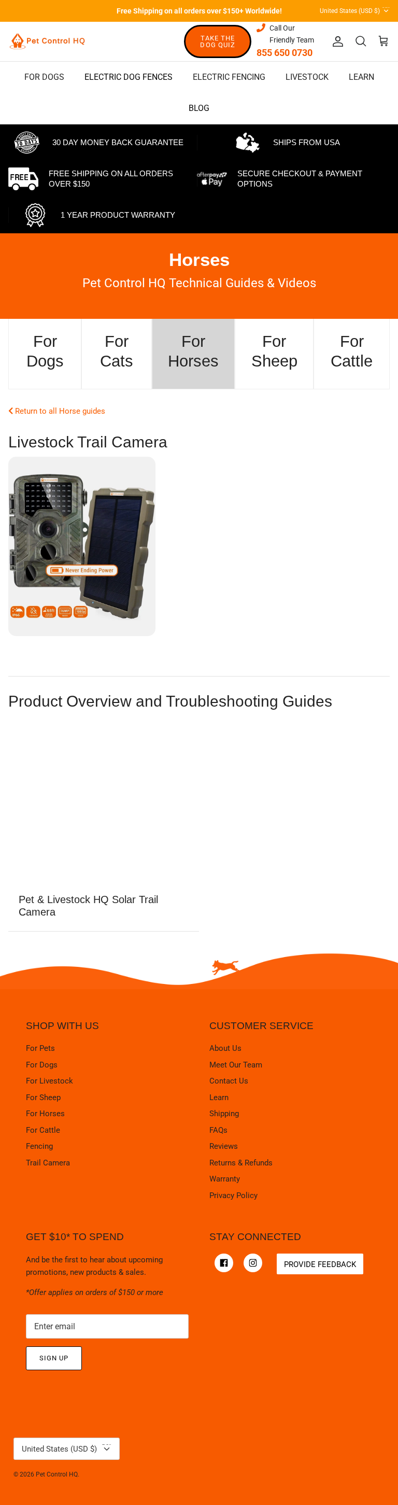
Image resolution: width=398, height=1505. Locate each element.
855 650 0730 (284, 52)
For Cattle (43, 1130)
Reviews (223, 1146)
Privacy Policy (233, 1195)
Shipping (224, 1113)
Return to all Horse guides (59, 411)
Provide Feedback (320, 1264)
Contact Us (228, 1081)
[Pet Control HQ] (47, 41)
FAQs (218, 1130)
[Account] (336, 41)
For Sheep (43, 1097)
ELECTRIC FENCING (229, 77)
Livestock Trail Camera (87, 442)
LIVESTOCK (307, 77)
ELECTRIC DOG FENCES (128, 77)
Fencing (39, 1146)
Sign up (53, 1358)
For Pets (40, 1048)
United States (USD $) (355, 9)
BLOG (199, 108)
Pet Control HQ (57, 1474)
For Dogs (42, 1065)
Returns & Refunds (241, 1163)
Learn (219, 1097)
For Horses (45, 1113)
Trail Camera (48, 1163)
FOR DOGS (44, 77)
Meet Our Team (235, 1065)
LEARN (361, 77)
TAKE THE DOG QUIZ (217, 41)
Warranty (224, 1179)
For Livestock (49, 1081)
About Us (225, 1048)
